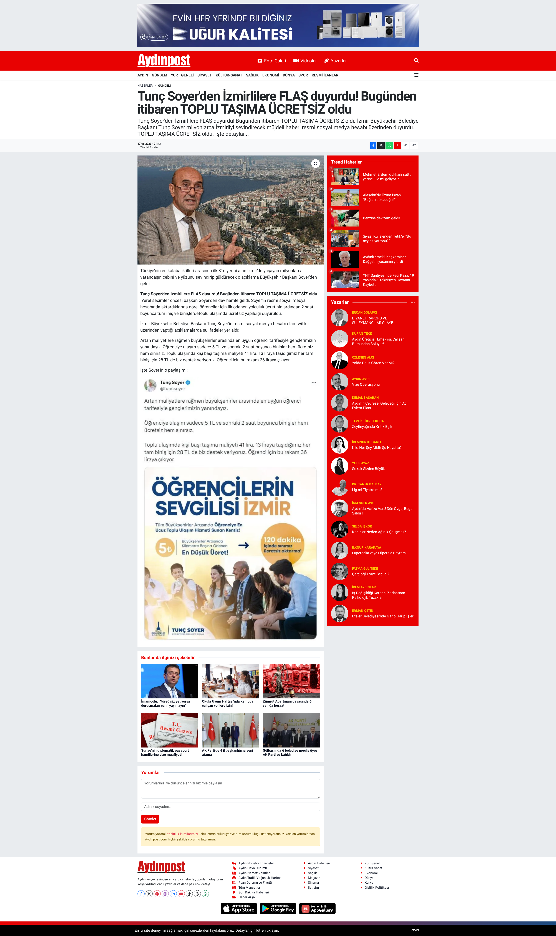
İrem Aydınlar (364, 587)
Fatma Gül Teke (365, 569)
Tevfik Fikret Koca (368, 421)
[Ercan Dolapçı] (339, 317)
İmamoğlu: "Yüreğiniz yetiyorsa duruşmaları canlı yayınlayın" (165, 703)
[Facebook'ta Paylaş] (373, 145)
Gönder (150, 819)
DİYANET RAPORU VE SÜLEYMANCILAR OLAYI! (372, 320)
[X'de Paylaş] (381, 145)
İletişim (313, 888)
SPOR (303, 75)
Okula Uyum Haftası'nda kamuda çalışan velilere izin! (227, 703)
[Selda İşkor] (339, 529)
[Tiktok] (189, 893)
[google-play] (278, 908)
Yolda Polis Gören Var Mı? (373, 363)
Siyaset (313, 868)
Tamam (414, 929)
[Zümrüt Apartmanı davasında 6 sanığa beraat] (291, 681)
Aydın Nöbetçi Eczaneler (256, 863)
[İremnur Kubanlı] (339, 444)
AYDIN (142, 75)
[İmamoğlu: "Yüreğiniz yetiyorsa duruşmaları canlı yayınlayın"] (169, 681)
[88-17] (230, 508)
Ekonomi (371, 873)
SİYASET (204, 75)
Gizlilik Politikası (377, 888)
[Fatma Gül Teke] (339, 571)
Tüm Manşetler (249, 888)
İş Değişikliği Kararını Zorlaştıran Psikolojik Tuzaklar (378, 595)
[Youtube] (181, 893)
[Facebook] (141, 893)
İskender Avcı (363, 503)
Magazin (314, 878)
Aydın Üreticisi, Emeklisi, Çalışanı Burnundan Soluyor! (378, 341)
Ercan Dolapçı (364, 312)
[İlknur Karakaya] (339, 550)
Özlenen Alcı (363, 357)
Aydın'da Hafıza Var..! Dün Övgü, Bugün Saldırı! (383, 510)
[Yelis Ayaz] (339, 465)
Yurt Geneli (373, 863)
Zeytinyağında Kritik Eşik (372, 426)
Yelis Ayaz (360, 463)
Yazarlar (339, 60)
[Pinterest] (157, 893)
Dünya (369, 878)
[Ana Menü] (416, 75)
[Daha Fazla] (397, 145)
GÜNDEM (159, 75)
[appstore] (239, 908)
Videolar (308, 60)
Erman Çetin (362, 611)
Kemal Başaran (365, 398)
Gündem (164, 85)
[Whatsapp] (205, 893)
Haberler (145, 85)
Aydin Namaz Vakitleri (254, 873)
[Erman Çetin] (339, 613)
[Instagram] (165, 893)
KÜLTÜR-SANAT (229, 75)
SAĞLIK (252, 75)
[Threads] (197, 893)
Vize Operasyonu (366, 384)
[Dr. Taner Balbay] (339, 487)
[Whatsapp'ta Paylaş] (389, 145)
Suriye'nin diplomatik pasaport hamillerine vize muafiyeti (165, 752)
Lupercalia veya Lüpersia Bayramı (379, 553)
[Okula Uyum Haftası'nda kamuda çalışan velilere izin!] (230, 681)
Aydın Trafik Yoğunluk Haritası (260, 878)
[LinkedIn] (173, 893)
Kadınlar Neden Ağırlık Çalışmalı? (379, 532)
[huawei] (317, 908)
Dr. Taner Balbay (366, 484)
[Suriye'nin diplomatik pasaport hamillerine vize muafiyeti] (169, 730)
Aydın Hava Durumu (252, 868)
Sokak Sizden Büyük (368, 468)
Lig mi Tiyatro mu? (367, 490)
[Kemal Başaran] (339, 402)
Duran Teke (362, 334)
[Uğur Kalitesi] (278, 25)
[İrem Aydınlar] (339, 592)
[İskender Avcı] (339, 508)
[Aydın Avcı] (339, 381)
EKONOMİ (270, 75)
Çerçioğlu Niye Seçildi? (370, 574)
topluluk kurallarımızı (183, 834)
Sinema (313, 883)
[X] (149, 893)
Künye (369, 883)
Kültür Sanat (373, 868)
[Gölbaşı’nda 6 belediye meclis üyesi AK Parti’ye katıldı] (291, 730)
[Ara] (416, 60)
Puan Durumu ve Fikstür (255, 883)
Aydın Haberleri (319, 863)
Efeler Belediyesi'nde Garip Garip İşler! (383, 616)
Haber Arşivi (247, 897)
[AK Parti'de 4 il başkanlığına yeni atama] (230, 730)
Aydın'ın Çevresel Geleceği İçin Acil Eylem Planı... (380, 405)
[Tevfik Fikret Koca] (339, 423)
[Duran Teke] (339, 338)
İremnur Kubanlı (366, 442)
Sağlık (312, 873)
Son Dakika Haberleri (253, 892)
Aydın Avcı (360, 379)
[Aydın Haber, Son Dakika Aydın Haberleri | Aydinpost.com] (163, 61)
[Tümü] (413, 302)
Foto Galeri (275, 60)
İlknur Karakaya (366, 547)
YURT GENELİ (182, 75)
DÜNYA (289, 75)
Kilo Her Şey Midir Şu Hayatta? (377, 447)
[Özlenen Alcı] (339, 360)
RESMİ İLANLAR (325, 75)
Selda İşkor (362, 526)
